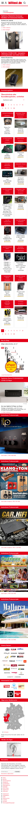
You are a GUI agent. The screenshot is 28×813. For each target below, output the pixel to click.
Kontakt (5, 801)
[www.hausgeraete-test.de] (14, 689)
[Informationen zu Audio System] (13, 649)
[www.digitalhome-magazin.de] (7, 689)
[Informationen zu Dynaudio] (14, 653)
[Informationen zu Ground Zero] (5, 661)
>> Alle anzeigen (5, 29)
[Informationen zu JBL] (25, 661)
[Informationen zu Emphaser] (21, 654)
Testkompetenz (7, 780)
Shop (4, 777)
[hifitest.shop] (18, 696)
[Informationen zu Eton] (13, 657)
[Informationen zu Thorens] (14, 673)
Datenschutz (6, 798)
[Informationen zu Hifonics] (19, 661)
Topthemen (6, 789)
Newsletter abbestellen (7, 773)
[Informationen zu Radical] (21, 669)
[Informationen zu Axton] (20, 649)
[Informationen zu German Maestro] (20, 657)
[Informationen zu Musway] (21, 665)
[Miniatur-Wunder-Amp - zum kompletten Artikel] (14, 78)
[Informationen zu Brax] (7, 653)
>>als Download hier (6, 375)
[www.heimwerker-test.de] (21, 689)
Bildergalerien (6, 785)
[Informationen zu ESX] (7, 657)
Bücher (5, 779)
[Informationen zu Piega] (14, 669)
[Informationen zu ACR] (7, 649)
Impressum (6, 794)
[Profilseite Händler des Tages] (14, 749)
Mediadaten (6, 795)
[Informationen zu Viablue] (21, 673)
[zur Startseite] (15, 3)
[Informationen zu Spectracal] (7, 673)
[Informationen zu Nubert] (7, 669)
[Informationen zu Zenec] (18, 677)
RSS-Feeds (6, 788)
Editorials (5, 791)
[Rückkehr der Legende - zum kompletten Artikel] (14, 41)
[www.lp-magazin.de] (10, 696)
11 (8, 108)
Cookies (5, 800)
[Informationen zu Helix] (12, 661)
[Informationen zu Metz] (14, 665)
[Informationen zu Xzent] (10, 677)
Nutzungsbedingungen (9, 803)
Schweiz (6, 732)
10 (5, 108)
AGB (4, 797)
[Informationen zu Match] (7, 665)
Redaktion (5, 782)
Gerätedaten (6, 783)
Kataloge (5, 786)
